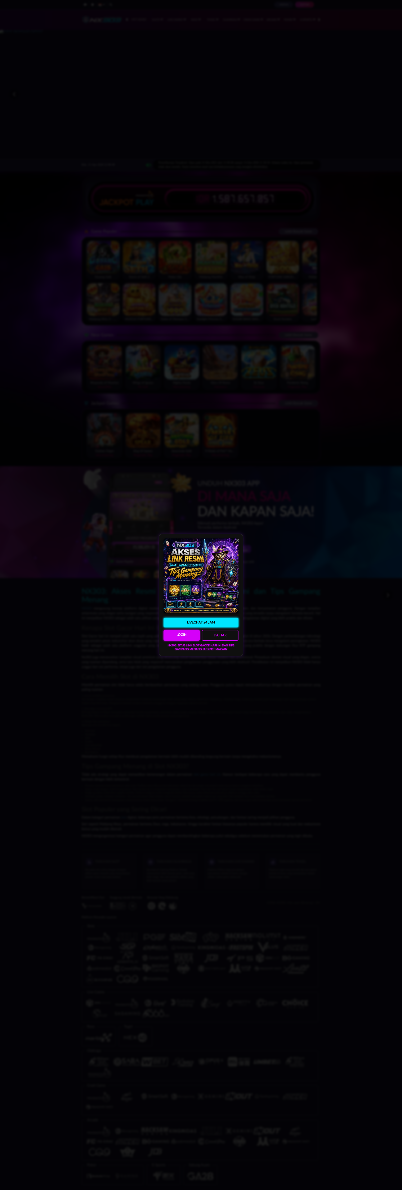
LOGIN (182, 634)
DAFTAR (220, 635)
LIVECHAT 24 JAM (201, 622)
